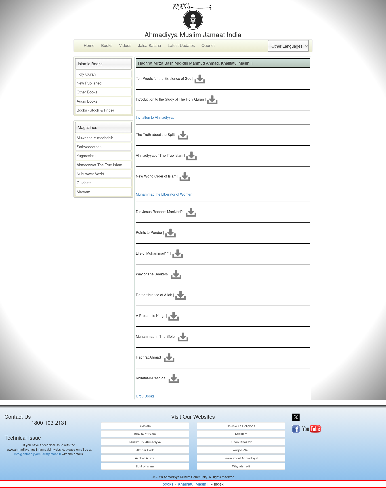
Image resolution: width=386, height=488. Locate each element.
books (168, 484)
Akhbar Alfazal (145, 458)
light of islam (145, 466)
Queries (208, 45)
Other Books (87, 92)
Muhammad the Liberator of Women (164, 194)
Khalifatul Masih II (194, 484)
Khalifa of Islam (145, 434)
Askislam (241, 434)
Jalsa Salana (149, 45)
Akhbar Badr (145, 450)
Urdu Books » (146, 396)
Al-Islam (145, 426)
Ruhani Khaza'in (240, 442)
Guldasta (84, 182)
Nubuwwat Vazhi (90, 173)
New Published (89, 83)
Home (89, 45)
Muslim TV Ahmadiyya (145, 442)
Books (106, 45)
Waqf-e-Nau (241, 450)
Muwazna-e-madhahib (95, 137)
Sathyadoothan (89, 146)
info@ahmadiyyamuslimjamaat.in (37, 454)
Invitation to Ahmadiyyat (155, 117)
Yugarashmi (86, 155)
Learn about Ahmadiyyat (241, 458)
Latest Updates (181, 45)
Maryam (83, 191)
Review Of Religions (241, 426)
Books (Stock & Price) (95, 110)
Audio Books (87, 101)
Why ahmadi (241, 466)
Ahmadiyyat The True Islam (99, 164)
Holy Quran (86, 74)
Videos (125, 45)
